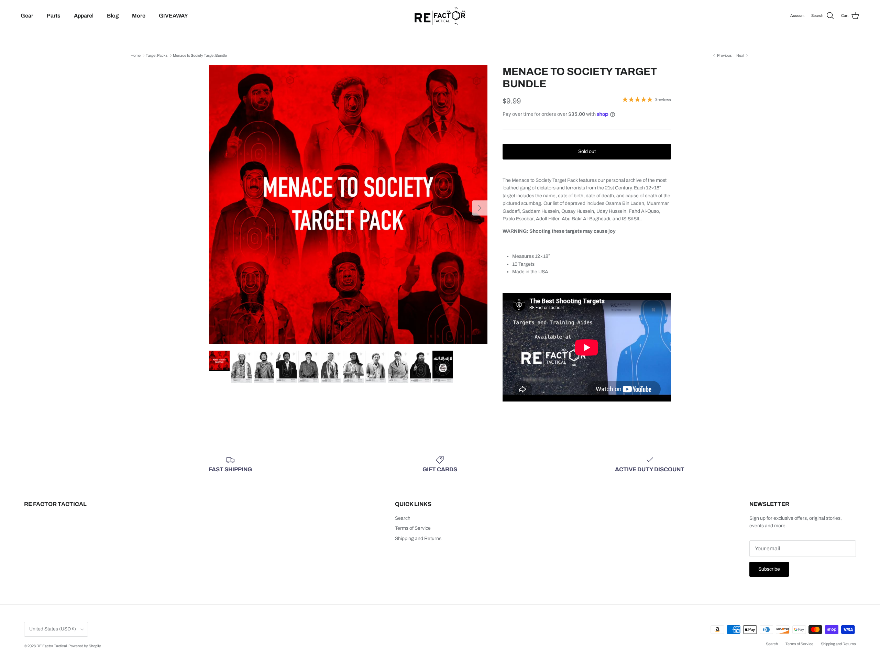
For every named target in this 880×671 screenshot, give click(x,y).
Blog (113, 16)
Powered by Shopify (84, 646)
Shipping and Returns (418, 538)
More (138, 16)
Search (402, 518)
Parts (53, 16)
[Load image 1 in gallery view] (348, 204)
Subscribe (769, 569)
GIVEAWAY (173, 16)
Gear (27, 16)
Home (136, 55)
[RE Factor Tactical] (440, 16)
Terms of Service (413, 528)
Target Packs (157, 55)
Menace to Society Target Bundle (200, 55)
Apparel (84, 16)
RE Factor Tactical (51, 646)
